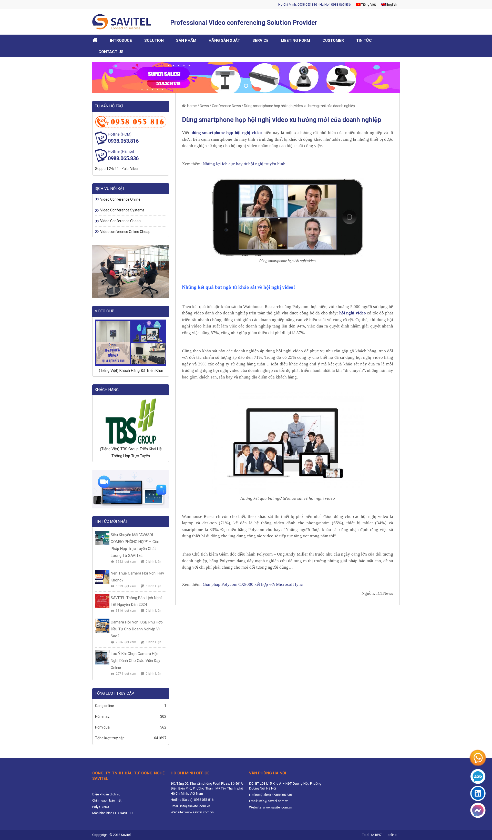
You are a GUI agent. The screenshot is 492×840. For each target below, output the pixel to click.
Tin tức (364, 40)
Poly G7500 (100, 807)
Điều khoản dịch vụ (106, 794)
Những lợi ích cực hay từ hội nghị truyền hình (244, 163)
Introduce (121, 40)
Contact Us (111, 51)
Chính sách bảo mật (106, 800)
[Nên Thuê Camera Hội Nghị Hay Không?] (102, 577)
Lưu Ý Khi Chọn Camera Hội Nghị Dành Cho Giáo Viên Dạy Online (135, 660)
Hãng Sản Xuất (224, 40)
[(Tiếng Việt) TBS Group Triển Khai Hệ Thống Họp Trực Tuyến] (130, 421)
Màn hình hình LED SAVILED (112, 813)
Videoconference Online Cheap (125, 232)
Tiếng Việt (368, 4)
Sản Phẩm (186, 40)
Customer (333, 40)
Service (260, 40)
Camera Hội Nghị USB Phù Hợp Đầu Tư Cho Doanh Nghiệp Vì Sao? (137, 629)
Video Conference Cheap (120, 221)
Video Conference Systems (122, 210)
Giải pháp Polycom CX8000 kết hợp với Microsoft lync (253, 584)
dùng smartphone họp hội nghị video (227, 132)
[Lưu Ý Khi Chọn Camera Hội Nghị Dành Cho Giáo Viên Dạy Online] (102, 657)
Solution (154, 40)
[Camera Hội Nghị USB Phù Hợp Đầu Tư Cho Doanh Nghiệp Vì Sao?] (102, 626)
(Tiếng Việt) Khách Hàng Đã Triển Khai (131, 370)
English (391, 4)
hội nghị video (352, 313)
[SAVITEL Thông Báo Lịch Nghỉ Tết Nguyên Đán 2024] (102, 601)
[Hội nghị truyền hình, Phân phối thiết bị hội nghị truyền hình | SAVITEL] (123, 22)
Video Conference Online (120, 199)
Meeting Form (295, 40)
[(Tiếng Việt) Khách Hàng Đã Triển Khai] (130, 343)
